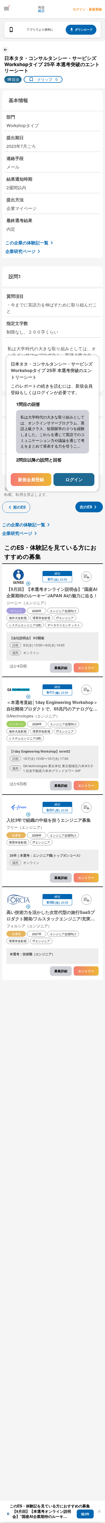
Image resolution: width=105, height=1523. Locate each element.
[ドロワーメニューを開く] (6, 8)
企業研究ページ (20, 251)
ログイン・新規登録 (87, 9)
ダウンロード (84, 29)
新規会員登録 (31, 479)
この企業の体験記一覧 (26, 242)
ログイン (74, 479)
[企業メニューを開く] (18, 577)
